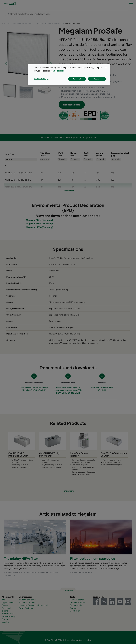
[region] (69, 74)
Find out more (57, 70)
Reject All (77, 79)
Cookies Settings (41, 79)
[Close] (106, 67)
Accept (97, 79)
